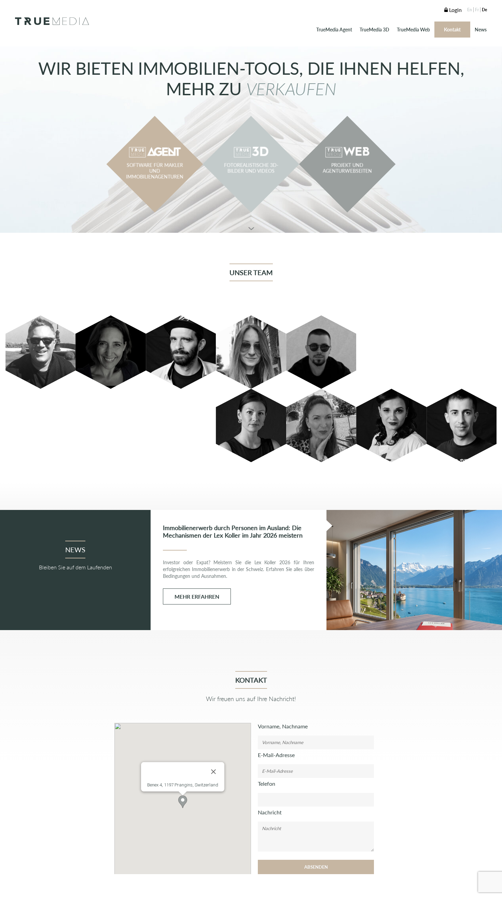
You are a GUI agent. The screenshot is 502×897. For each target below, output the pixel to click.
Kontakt (452, 29)
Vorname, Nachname (283, 726)
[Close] (213, 772)
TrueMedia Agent (334, 29)
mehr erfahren (197, 596)
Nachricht (270, 812)
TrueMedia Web (413, 29)
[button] (182, 801)
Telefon (266, 783)
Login (455, 9)
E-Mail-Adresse (276, 755)
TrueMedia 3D (374, 29)
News (481, 29)
